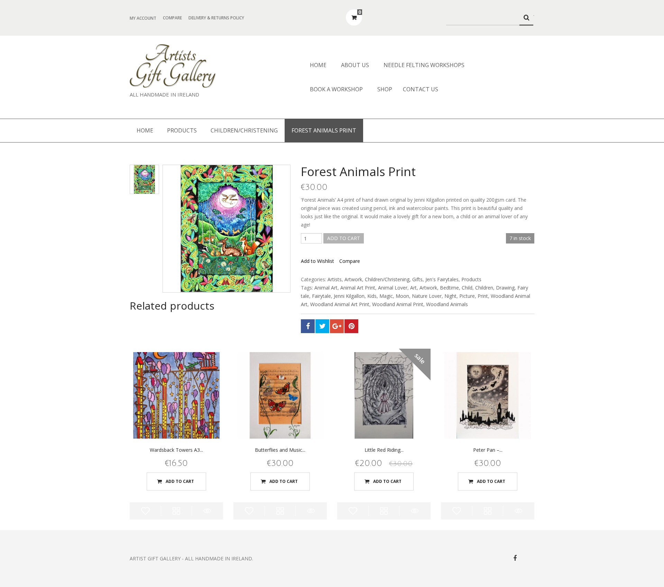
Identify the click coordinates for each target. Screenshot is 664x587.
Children (484, 287)
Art (413, 287)
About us (355, 65)
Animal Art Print (357, 287)
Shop (384, 89)
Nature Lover (427, 296)
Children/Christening (244, 130)
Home (318, 65)
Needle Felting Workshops (424, 65)
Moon (402, 296)
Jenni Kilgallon (349, 296)
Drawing (505, 287)
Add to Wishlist (317, 261)
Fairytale (321, 296)
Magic (386, 296)
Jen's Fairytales (442, 279)
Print (483, 296)
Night (450, 296)
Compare (172, 18)
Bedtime (449, 287)
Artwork (353, 279)
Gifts (417, 279)
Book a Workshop (336, 89)
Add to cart (343, 238)
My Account (143, 18)
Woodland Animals (447, 304)
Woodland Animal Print (397, 304)
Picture (467, 296)
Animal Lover (392, 287)
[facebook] (515, 558)
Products (182, 130)
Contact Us (420, 89)
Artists (335, 279)
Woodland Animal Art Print (339, 304)
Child (467, 287)
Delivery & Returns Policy (216, 18)
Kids (372, 296)
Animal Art (326, 287)
